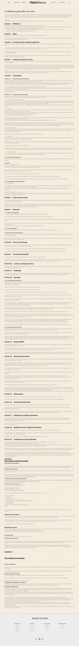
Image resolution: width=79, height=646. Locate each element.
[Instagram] (43, 639)
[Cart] (69, 2)
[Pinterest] (39, 639)
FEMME (23, 2)
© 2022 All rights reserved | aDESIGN (39, 641)
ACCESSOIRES (62, 2)
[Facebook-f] (36, 639)
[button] (9, 2)
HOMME (53, 2)
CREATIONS (17, 2)
